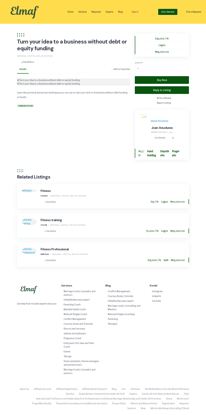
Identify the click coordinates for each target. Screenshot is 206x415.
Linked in (156, 296)
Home (70, 11)
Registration (168, 403)
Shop (143, 408)
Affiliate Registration (67, 389)
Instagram (157, 291)
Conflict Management (75, 319)
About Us (24, 389)
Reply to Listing (162, 90)
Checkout (135, 389)
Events (67, 351)
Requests (96, 11)
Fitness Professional (55, 249)
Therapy (67, 356)
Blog (120, 11)
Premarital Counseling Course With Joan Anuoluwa (81, 403)
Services (82, 11)
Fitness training (51, 220)
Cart (123, 389)
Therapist (112, 323)
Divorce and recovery (74, 328)
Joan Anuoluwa (162, 128)
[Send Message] (183, 153)
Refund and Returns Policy (144, 403)
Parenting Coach (72, 304)
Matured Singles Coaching (121, 314)
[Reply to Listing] (179, 191)
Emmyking (45, 254)
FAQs (186, 393)
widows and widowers (75, 333)
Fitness (46, 191)
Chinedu (44, 196)
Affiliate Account (42, 389)
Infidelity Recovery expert (76, 299)
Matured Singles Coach (75, 314)
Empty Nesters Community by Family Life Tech (102, 393)
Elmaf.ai (70, 393)
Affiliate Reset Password (94, 389)
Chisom (44, 225)
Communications (25, 106)
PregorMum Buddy (41, 403)
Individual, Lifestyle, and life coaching (35, 56)
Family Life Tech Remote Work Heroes (160, 393)
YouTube (156, 301)
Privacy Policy (119, 403)
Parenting (113, 319)
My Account (183, 398)
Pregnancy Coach (72, 338)
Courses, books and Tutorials (78, 323)
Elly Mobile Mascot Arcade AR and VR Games (167, 389)
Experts (109, 11)
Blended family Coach (75, 309)
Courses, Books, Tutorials (120, 296)
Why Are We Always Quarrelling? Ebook (169, 408)
